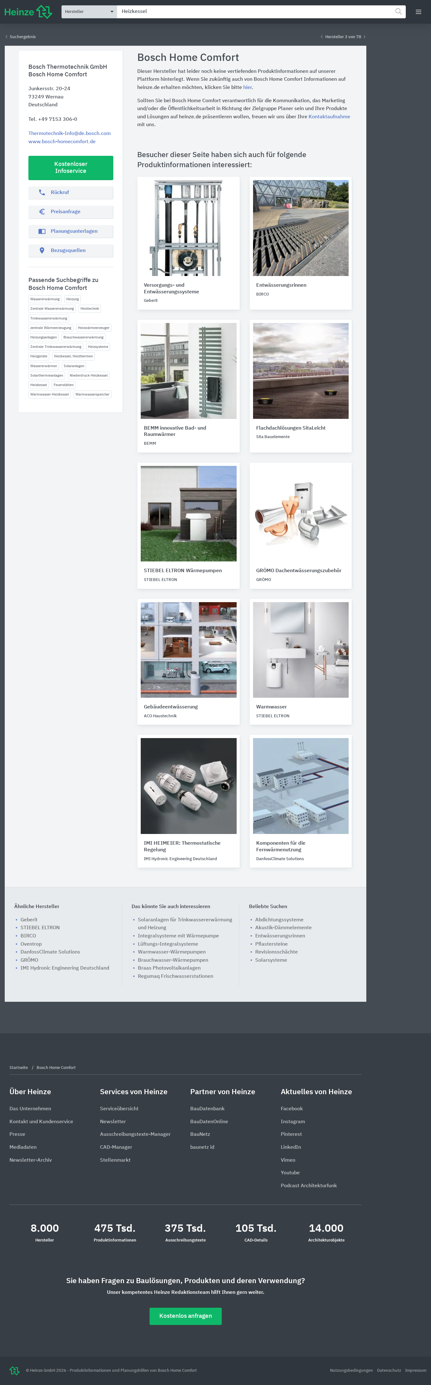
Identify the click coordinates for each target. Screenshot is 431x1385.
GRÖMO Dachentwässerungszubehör (298, 570)
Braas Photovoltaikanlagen (169, 968)
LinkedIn (291, 1147)
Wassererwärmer (43, 366)
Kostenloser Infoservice (70, 167)
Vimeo (288, 1160)
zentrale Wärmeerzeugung (50, 328)
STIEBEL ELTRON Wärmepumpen (183, 570)
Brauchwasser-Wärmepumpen (173, 960)
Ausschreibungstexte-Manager (135, 1134)
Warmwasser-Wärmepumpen (172, 952)
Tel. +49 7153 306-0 (52, 119)
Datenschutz (389, 1371)
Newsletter (113, 1121)
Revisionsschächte (276, 952)
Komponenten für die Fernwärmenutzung (280, 847)
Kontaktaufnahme (329, 117)
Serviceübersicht (119, 1109)
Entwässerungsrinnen (281, 285)
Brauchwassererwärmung (83, 337)
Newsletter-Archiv (30, 1160)
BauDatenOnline (209, 1121)
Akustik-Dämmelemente (283, 927)
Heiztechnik (89, 308)
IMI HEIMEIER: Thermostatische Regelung (182, 847)
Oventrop (31, 944)
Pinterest (291, 1134)
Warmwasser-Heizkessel (49, 394)
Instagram (293, 1121)
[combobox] (261, 11)
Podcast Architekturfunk (309, 1185)
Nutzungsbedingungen (352, 1371)
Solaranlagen (74, 366)
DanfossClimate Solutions (50, 952)
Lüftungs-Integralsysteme (168, 944)
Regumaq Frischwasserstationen (175, 976)
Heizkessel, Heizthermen (73, 356)
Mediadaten (23, 1147)
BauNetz (200, 1134)
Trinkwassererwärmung (48, 318)
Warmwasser (271, 707)
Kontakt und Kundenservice (41, 1121)
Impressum (415, 1371)
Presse (17, 1134)
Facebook (292, 1109)
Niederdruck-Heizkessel (89, 375)
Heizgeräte (38, 356)
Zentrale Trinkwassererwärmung (55, 347)
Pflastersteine (271, 944)
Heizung (72, 299)
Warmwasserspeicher (92, 394)
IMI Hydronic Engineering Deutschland (65, 968)
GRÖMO (29, 960)
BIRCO (28, 936)
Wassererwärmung (45, 299)
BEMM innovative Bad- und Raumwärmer (175, 431)
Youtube (290, 1173)
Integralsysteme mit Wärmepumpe (178, 936)
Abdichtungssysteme (279, 920)
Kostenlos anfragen (185, 1316)
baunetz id (202, 1147)
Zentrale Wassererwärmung (52, 308)
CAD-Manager (116, 1147)
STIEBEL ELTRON (40, 927)
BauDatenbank (207, 1109)
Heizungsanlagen (43, 337)
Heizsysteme (98, 347)
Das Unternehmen (30, 1109)
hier (247, 87)
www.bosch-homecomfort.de (62, 141)
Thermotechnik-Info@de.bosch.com (69, 133)
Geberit (29, 920)
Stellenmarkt (115, 1160)
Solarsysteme (271, 960)
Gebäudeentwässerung (171, 707)
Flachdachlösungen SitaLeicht (291, 428)
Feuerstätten (64, 385)
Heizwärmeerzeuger (93, 328)
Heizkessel (38, 385)
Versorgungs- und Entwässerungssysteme (171, 289)
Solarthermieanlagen (46, 375)
